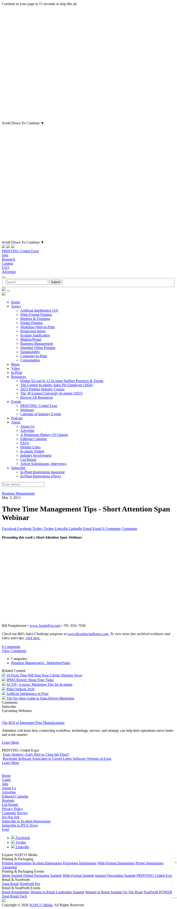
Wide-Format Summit (78, 875)
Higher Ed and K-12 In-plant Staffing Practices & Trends (61, 381)
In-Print (16, 373)
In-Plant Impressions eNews (40, 476)
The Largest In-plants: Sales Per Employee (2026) (56, 385)
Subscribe (18, 468)
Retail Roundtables (16, 892)
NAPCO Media (41, 905)
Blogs (15, 364)
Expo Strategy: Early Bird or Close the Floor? (36, 754)
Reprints (8, 800)
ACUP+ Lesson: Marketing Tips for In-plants (39, 684)
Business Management (36, 344)
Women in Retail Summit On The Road (114, 892)
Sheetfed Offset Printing (37, 348)
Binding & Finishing (35, 319)
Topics (16, 306)
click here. (33, 638)
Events (16, 402)
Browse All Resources (36, 397)
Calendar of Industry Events (40, 414)
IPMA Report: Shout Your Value (30, 680)
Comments (129, 529)
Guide (6, 780)
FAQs (24, 443)
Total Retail (10, 884)
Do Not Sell (10, 817)
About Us (27, 426)
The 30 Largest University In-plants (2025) (51, 393)
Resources (18, 377)
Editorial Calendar (33, 439)
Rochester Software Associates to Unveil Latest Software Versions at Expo (57, 759)
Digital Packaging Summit (42, 875)
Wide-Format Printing (36, 315)
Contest (7, 263)
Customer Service (15, 813)
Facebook (22, 838)
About (15, 422)
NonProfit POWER (158, 892)
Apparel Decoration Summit (115, 875)
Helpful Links (30, 447)
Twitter (20, 842)
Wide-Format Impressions (116, 863)
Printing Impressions (17, 863)
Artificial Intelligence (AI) (39, 310)
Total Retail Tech (14, 896)
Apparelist (9, 867)
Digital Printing (31, 323)
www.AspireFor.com (45, 625)
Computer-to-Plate (33, 356)
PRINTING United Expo (20, 251)
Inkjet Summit (12, 875)
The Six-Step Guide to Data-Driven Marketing (40, 698)
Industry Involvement (35, 455)
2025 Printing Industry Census (42, 389)
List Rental (28, 460)
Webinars (27, 410)
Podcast (16, 418)
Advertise (9, 272)
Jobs (5, 255)
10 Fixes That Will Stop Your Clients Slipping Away (44, 675)
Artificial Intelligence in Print (27, 694)
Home (15, 302)
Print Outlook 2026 (20, 689)
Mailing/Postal (30, 339)
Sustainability (30, 352)
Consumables (30, 360)
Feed (5, 829)
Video (15, 368)
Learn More (10, 742)
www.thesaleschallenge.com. (88, 634)
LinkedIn (22, 847)
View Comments (14, 651)
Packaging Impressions (79, 863)
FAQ (5, 268)
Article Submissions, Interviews (43, 464)
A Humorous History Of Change (44, 435)
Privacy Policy (12, 809)
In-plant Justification (35, 335)
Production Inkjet (32, 331)
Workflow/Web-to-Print (37, 327)
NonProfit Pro (30, 884)
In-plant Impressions (47, 863)
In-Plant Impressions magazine (42, 472)
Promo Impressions (149, 863)
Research (8, 259)
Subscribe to (26, 821)
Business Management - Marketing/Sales (40, 663)
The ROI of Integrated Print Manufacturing (33, 723)
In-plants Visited (32, 451)
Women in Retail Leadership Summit (57, 892)
